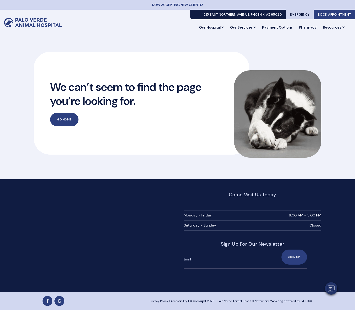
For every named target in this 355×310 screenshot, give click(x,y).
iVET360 (306, 301)
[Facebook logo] (47, 301)
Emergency (300, 14)
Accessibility (179, 301)
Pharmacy (308, 27)
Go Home (64, 119)
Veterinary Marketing (269, 301)
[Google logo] (59, 301)
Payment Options (277, 27)
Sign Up (294, 257)
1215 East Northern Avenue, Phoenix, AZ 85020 (242, 14)
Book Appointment (334, 14)
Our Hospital (210, 27)
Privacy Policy (159, 301)
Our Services (241, 27)
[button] (331, 288)
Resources (332, 27)
